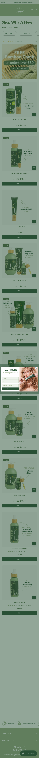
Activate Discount (10, 389)
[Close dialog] (36, 368)
